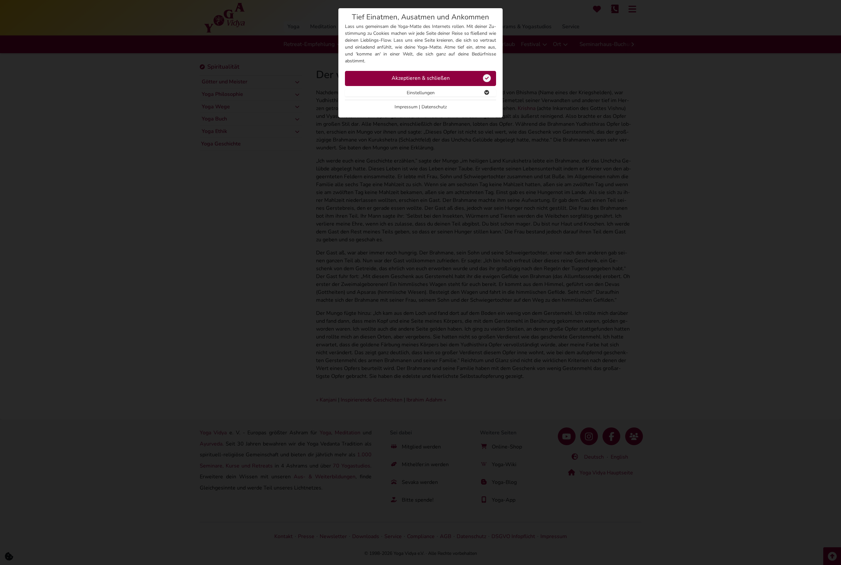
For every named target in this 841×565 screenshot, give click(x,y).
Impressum (406, 107)
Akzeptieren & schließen (421, 78)
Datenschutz (434, 107)
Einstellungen (421, 93)
